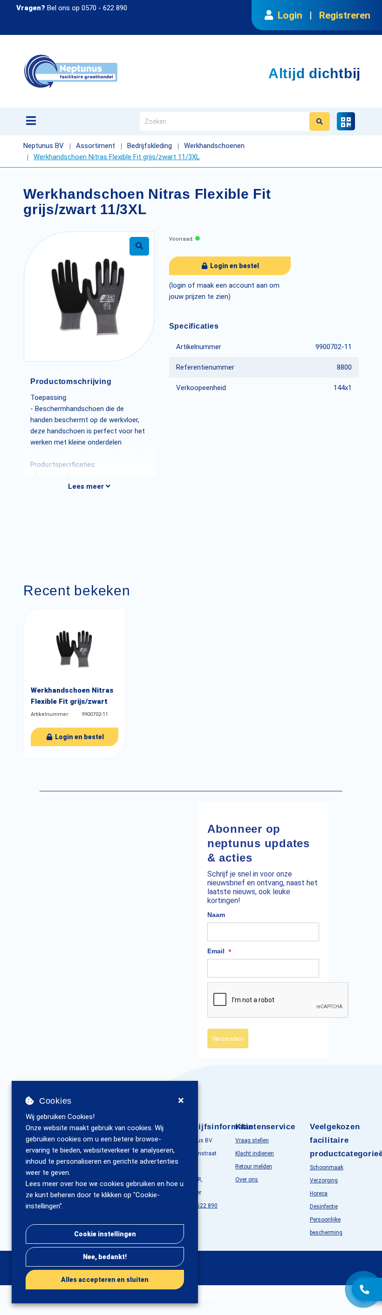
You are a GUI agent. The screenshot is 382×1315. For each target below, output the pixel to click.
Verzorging (324, 1180)
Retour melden (253, 1166)
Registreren (344, 15)
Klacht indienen (254, 1153)
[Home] (118, 71)
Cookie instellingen (105, 1234)
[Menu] (31, 121)
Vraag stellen (252, 1140)
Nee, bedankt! (105, 1257)
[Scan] (346, 121)
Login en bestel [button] (234, 266)
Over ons (246, 1179)
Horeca (318, 1193)
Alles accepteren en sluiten (105, 1279)
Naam (216, 914)
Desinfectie (324, 1206)
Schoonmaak (326, 1167)
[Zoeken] (319, 121)
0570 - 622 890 (104, 8)
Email (219, 951)
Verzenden (228, 1038)
